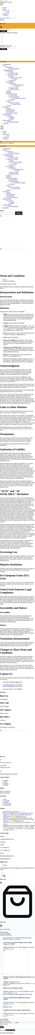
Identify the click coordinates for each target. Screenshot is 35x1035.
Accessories (10, 116)
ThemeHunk (10, 1033)
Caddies (15, 79)
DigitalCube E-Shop (9, 868)
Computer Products (8, 70)
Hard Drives (13, 83)
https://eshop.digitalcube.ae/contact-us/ (13, 686)
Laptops (9, 91)
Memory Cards (14, 88)
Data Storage (10, 82)
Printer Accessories (15, 102)
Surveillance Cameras (12, 113)
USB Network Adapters (19, 98)
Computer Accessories (12, 74)
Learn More (3, 765)
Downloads (6, 800)
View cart (2, 1030)
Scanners (9, 105)
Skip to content (4, 0)
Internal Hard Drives (18, 85)
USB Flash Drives (14, 89)
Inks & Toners (16, 104)
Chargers (12, 117)
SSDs (17, 86)
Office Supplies (7, 120)
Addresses (6, 802)
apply (2, 1027)
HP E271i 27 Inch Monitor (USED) (13, 988)
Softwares (5, 123)
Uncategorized (7, 64)
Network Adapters (14, 97)
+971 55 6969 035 (9, 143)
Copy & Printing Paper (12, 122)
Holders (12, 119)
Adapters (9, 108)
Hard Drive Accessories (16, 77)
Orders (5, 799)
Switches (12, 99)
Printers (8, 101)
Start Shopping (4, 932)
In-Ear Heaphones (14, 68)
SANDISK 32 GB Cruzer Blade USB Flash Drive (16, 1010)
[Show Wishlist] (1, 51)
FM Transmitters (11, 110)
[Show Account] (3, 20)
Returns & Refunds (5, 793)
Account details (7, 803)
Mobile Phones (7, 114)
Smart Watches (10, 111)
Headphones (10, 67)
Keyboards (12, 80)
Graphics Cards (14, 73)
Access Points (13, 95)
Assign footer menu (5, 767)
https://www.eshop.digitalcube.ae (11, 356)
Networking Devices (12, 94)
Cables (11, 76)
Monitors (9, 92)
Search (3, 31)
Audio (5, 65)
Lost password (7, 805)
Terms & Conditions (5, 791)
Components (10, 71)
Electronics (6, 107)
